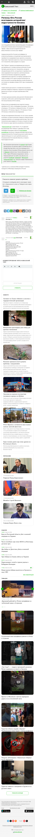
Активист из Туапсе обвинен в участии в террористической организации (16, 300)
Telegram (7, 152)
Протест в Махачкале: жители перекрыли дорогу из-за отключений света (15, 698)
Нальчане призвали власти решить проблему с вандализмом (14, 363)
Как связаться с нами (15, 808)
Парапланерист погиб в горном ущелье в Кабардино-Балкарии (14, 563)
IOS (27, 144)
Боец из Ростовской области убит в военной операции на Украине (16, 535)
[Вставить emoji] (19, 266)
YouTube (14, 161)
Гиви (14, 237)
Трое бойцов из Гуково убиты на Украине (15, 557)
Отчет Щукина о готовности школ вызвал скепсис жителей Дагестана (17, 426)
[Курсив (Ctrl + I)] (8, 266)
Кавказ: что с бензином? (10, 10)
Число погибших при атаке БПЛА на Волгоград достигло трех (17, 543)
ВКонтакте (25, 157)
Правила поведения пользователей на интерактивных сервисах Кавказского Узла (17, 826)
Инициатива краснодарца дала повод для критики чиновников (16, 328)
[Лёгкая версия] (9, 2)
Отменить (18, 288)
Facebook (11, 157)
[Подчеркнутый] (11, 266)
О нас (2, 808)
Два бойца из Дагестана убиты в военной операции (15, 550)
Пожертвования (30, 808)
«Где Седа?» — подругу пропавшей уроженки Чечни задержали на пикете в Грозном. (16, 668)
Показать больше (17, 793)
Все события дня (28, 574)
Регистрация (18, 283)
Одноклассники (8, 159)
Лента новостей (11, 12)
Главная (3, 12)
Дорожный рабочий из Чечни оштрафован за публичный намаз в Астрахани (16, 602)
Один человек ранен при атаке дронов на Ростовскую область (16, 443)
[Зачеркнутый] (15, 266)
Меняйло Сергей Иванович (12, 500)
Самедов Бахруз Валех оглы (12, 523)
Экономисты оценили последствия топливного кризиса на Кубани (14, 395)
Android (22, 144)
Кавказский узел (6, 126)
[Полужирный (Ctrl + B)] (4, 266)
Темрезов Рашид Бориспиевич (13, 478)
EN (5, 1)
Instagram (18, 157)
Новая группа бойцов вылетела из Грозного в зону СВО (16, 571)
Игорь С (15, 217)
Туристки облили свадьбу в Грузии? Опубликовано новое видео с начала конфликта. (17, 730)
